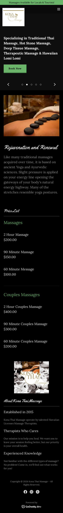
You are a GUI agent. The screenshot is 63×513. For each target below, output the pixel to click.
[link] (13, 9)
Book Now (15, 68)
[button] (22, 84)
